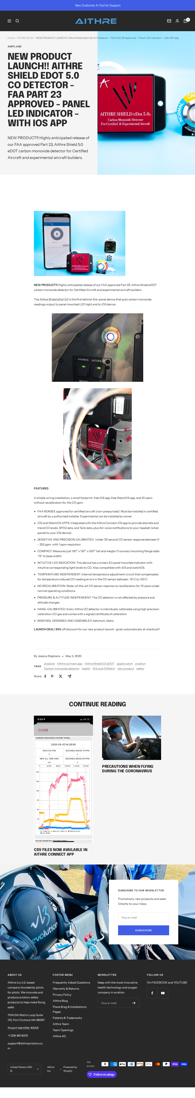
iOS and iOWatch (104, 668)
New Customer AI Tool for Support (98, 5)
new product (125, 668)
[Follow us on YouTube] (162, 993)
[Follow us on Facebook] (152, 993)
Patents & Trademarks (67, 1018)
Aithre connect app (69, 663)
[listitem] (45, 676)
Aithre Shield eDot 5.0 (54, 299)
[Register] (134, 1003)
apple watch (125, 663)
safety (140, 668)
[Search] (17, 21)
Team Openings (63, 1030)
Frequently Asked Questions (71, 982)
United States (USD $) (21, 1068)
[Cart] (185, 21)
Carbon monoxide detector (62, 668)
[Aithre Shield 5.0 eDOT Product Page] (97, 243)
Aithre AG (59, 1036)
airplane (15, 46)
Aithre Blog (60, 1001)
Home (11, 37)
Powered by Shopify (70, 1068)
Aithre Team (61, 1024)
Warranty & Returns (66, 988)
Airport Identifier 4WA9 (23, 1028)
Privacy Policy (62, 994)
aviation (140, 663)
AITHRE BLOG (25, 37)
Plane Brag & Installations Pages (69, 1009)
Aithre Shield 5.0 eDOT (99, 663)
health (86, 668)
